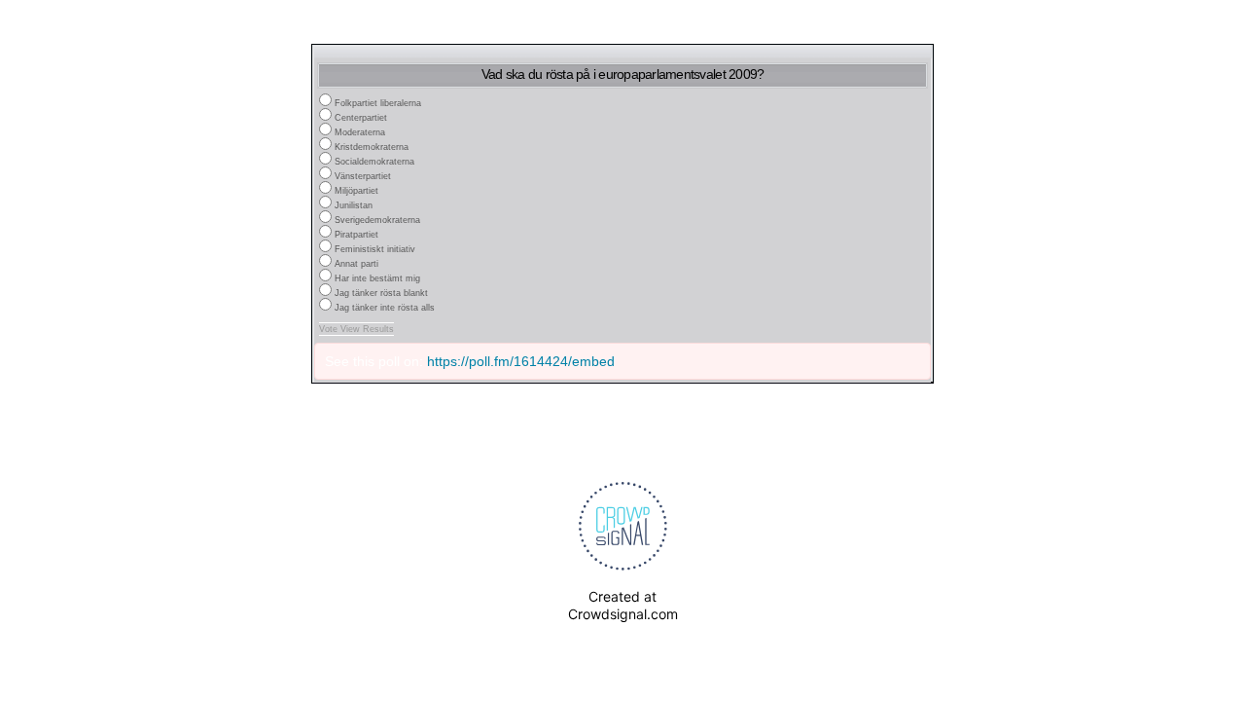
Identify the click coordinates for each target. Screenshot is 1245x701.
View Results (367, 329)
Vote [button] (329, 329)
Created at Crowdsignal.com (623, 605)
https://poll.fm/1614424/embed (521, 361)
